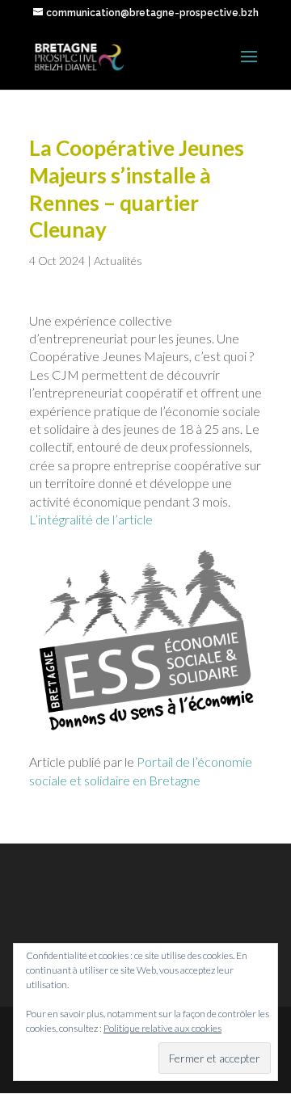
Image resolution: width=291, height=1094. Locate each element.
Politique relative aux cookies (162, 1028)
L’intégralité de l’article (91, 519)
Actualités (118, 260)
